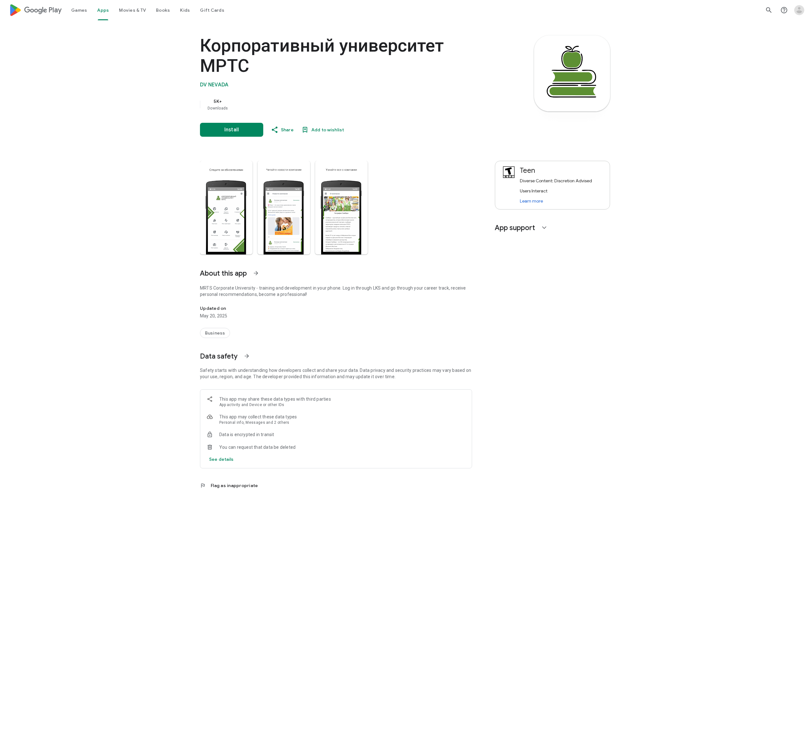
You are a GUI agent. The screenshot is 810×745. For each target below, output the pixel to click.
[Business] (215, 333)
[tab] (79, 10)
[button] (226, 207)
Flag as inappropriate (229, 485)
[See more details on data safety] (221, 459)
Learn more (531, 201)
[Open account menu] (799, 10)
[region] (326, 104)
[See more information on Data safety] (246, 356)
